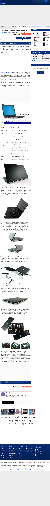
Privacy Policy (21, 455)
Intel (4, 390)
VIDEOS (37, 1)
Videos (10, 457)
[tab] (34, 34)
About (19, 448)
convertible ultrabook (5, 50)
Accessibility (29, 448)
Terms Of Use (37, 469)
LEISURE (33, 1)
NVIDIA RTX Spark (46, 26)
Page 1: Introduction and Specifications (9, 43)
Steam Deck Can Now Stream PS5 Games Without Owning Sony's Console (47, 44)
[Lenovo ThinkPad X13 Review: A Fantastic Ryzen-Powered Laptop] (25, 412)
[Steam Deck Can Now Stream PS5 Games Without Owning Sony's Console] (44, 44)
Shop (46, 1)
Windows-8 (19, 390)
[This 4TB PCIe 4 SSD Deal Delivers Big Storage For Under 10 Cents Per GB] (44, 39)
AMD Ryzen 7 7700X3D (22, 26)
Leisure (11, 455)
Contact (19, 453)
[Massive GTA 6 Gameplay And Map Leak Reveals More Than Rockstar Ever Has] (34, 44)
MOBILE (18, 1)
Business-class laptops (5, 72)
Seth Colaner (10, 393)
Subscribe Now (40, 72)
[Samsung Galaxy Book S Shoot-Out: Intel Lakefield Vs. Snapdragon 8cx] (18, 412)
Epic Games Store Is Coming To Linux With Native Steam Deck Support (47, 33)
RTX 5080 (44, 54)
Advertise (20, 450)
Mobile (10, 451)
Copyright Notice (29, 469)
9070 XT (44, 56)
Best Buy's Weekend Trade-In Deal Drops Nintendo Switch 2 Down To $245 (37, 38)
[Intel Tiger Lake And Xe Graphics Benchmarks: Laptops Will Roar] (11, 412)
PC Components (13, 448)
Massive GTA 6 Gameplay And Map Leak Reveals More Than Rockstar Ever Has (37, 43)
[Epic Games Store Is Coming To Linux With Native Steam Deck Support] (44, 34)
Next (24, 382)
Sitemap (2, 457)
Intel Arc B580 (36, 54)
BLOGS (42, 1)
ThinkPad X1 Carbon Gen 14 (11, 26)
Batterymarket (19, 39)
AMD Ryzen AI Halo (32, 26)
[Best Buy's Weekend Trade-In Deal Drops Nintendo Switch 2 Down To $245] (34, 39)
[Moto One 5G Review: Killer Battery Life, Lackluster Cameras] (4, 412)
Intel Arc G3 (39, 26)
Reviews (3, 450)
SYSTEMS (13, 1)
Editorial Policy (29, 451)
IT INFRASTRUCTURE (25, 1)
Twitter (38, 449)
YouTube (39, 453)
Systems (11, 450)
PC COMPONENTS (6, 1)
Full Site (2, 455)
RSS (38, 455)
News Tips (20, 451)
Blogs (2, 453)
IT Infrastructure (12, 453)
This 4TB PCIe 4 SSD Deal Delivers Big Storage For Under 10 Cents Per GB (47, 38)
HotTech (19, 457)
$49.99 (28, 39)
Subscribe (3, 3)
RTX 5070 (35, 58)
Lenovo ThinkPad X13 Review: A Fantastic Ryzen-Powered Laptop (25, 420)
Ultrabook (14, 390)
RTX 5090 (35, 56)
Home (2, 448)
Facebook (39, 451)
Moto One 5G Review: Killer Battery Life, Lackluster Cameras (4, 419)
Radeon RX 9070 (45, 58)
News (2, 451)
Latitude (10, 390)
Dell (28, 85)
